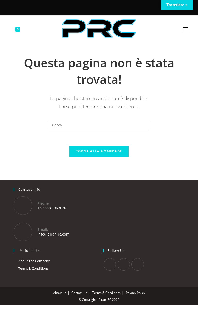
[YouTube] (106, 7)
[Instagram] (98, 7)
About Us (59, 292)
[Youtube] (137, 264)
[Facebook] (91, 7)
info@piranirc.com (53, 234)
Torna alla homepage (99, 151)
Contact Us (79, 292)
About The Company (34, 260)
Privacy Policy (135, 292)
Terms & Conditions (33, 268)
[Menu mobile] (185, 29)
